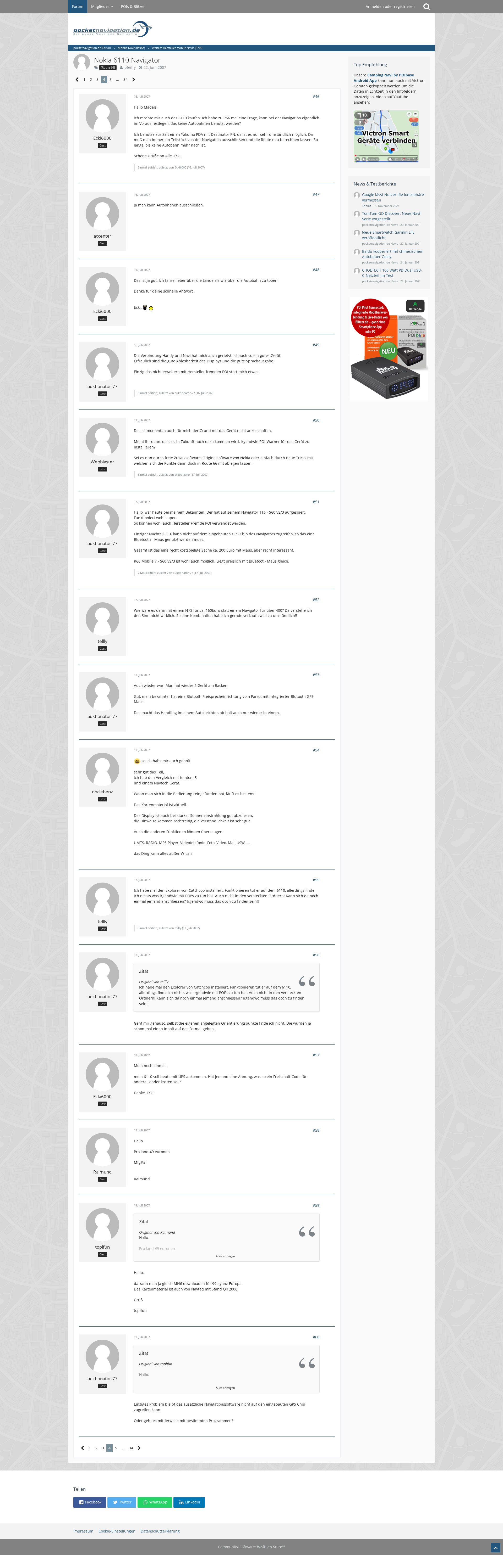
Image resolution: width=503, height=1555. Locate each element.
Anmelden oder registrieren (390, 6)
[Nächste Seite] (134, 79)
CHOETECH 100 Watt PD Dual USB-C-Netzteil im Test (392, 273)
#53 (316, 674)
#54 (316, 750)
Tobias (366, 206)
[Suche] (427, 6)
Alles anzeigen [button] (225, 1256)
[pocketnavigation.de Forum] (251, 29)
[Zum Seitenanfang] (495, 1547)
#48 (316, 269)
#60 (316, 1336)
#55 (316, 879)
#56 (316, 954)
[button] (89, 1502)
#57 (316, 1054)
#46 (316, 96)
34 (125, 79)
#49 (316, 344)
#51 (316, 501)
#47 (316, 194)
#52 (316, 599)
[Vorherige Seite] (77, 79)
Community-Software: (251, 1546)
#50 (316, 420)
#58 (316, 1130)
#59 (316, 1205)
